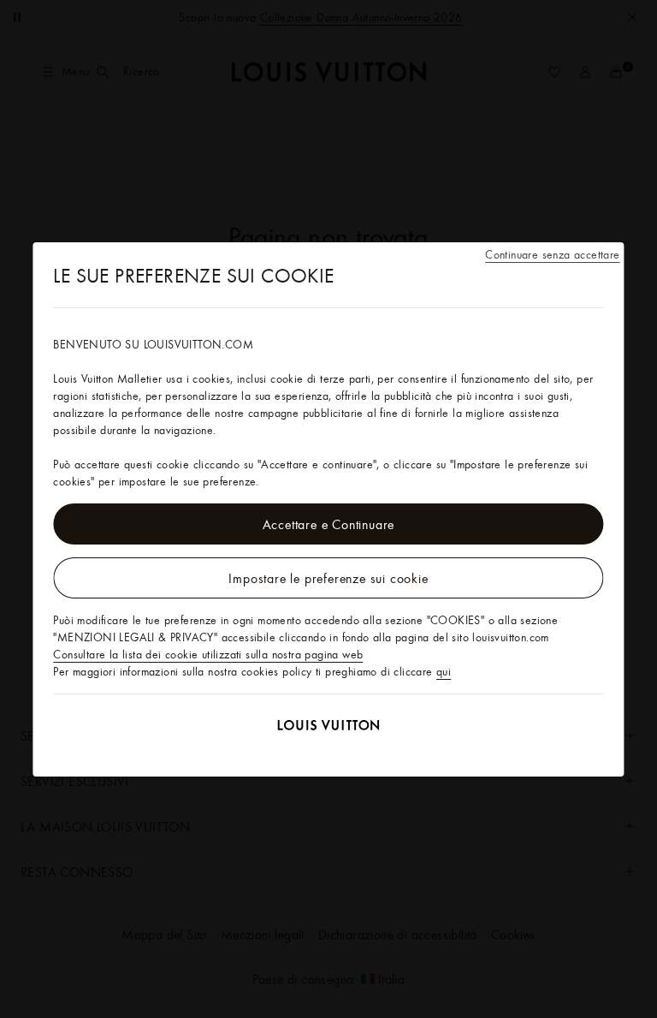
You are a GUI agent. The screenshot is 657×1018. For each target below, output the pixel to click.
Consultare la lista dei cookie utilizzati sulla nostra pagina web (208, 654)
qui (443, 671)
